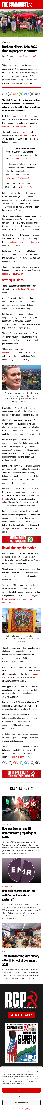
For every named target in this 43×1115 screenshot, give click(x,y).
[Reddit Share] (15, 94)
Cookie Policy (16, 1109)
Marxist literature (9, 599)
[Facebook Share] (4, 94)
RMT (14, 887)
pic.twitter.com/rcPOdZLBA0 (17, 178)
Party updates (34, 56)
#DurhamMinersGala (18, 158)
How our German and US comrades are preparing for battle (19, 832)
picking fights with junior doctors (23, 242)
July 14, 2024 (26, 187)
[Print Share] (37, 94)
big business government (12, 273)
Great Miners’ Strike (26, 135)
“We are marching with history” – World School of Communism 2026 (21, 960)
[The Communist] (17, 5)
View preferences (21, 1102)
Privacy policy (25, 1109)
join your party (18, 756)
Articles (8, 59)
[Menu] (38, 3)
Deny (21, 1096)
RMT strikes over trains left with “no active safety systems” (18, 895)
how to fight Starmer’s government (16, 126)
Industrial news (22, 56)
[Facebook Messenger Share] (26, 94)
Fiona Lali (21, 670)
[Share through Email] (32, 94)
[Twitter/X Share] (10, 94)
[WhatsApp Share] (21, 94)
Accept (21, 1090)
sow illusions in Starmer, (24, 289)
